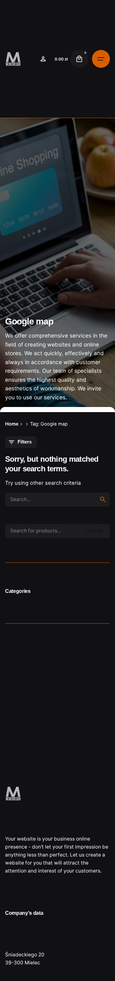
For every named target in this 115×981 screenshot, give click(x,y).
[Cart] (79, 59)
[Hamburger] (101, 59)
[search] (103, 499)
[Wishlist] (43, 59)
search (13, 516)
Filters (25, 441)
